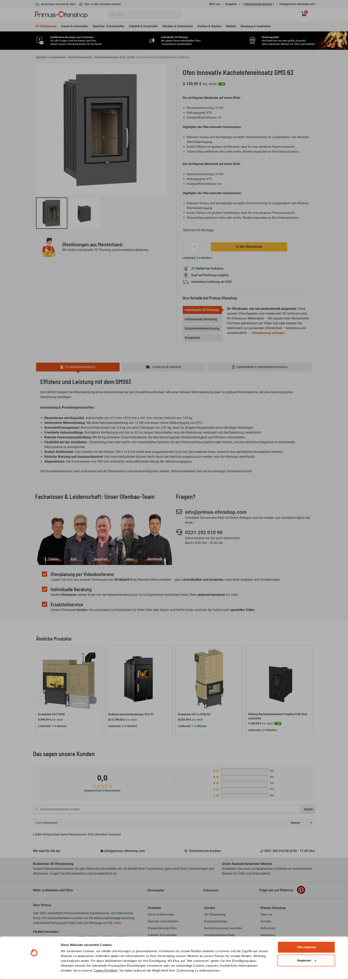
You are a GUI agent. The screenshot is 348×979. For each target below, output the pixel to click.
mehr (117, 923)
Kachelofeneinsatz (80, 57)
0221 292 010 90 (204, 532)
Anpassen (304, 960)
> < (258, 4)
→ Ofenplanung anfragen (266, 333)
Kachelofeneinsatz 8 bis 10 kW (114, 57)
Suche (308, 809)
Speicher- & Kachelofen (51, 57)
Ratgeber (231, 4)
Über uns (214, 4)
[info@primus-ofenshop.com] (179, 512)
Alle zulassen (306, 947)
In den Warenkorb (249, 247)
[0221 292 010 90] (179, 532)
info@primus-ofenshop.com (297, 4)
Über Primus (42, 905)
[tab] (202, 310)
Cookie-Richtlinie (105, 970)
